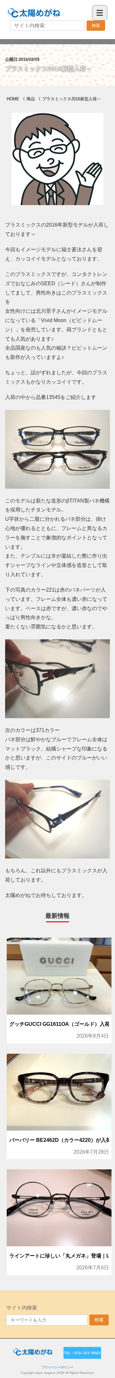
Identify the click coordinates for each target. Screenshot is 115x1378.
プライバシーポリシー (57, 1367)
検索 (96, 25)
